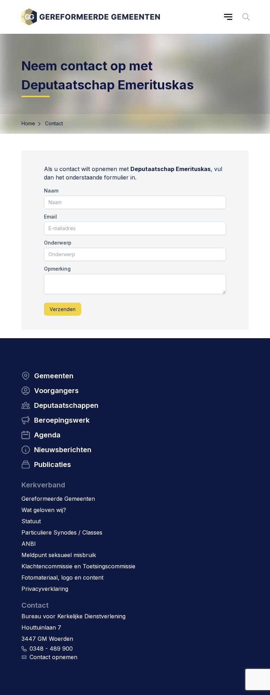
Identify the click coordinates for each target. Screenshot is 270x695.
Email (50, 217)
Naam (51, 191)
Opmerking (57, 269)
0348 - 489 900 (51, 648)
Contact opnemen (53, 657)
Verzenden (63, 309)
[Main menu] (228, 17)
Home (28, 123)
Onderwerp (57, 243)
